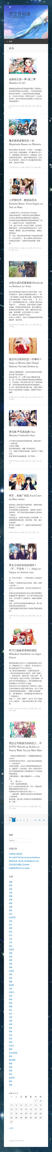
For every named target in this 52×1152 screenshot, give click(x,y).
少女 (26, 248)
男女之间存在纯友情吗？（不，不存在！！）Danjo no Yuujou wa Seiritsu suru (25, 568)
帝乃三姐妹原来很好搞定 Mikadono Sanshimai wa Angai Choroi (25, 654)
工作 (10, 942)
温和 (12, 250)
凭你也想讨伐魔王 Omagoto (19, 864)
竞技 (10, 1042)
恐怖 (10, 963)
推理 (10, 974)
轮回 (10, 1067)
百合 (16, 250)
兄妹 (10, 888)
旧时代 (11, 992)
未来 (10, 995)
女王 (30, 397)
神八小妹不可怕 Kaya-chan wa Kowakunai (24, 857)
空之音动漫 (19, 13)
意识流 (11, 970)
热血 (37, 106)
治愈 (10, 1017)
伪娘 (10, 881)
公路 (10, 892)
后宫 (10, 921)
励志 (30, 106)
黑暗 (10, 1084)
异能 (10, 953)
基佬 (10, 928)
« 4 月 (11, 1128)
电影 (10, 1031)
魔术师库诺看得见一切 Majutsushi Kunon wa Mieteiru (25, 142)
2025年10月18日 (15, 708)
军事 (10, 899)
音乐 (10, 1074)
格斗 (10, 1010)
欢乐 (33, 106)
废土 (10, 945)
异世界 (27, 167)
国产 (10, 924)
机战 (10, 999)
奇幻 (10, 931)
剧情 (22, 106)
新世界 (11, 985)
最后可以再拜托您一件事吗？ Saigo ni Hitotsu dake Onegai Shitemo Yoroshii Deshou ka (25, 362)
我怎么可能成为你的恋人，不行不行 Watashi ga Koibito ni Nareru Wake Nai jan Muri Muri (25, 746)
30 (44, 820)
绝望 (10, 1049)
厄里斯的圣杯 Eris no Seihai (19, 868)
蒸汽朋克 (12, 1059)
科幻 (10, 1038)
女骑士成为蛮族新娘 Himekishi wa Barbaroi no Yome (26, 284)
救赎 (10, 981)
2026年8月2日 (14, 106)
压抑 (10, 913)
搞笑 (37, 324)
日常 (33, 248)
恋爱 (30, 248)
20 (39, 820)
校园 (26, 461)
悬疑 (10, 967)
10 (35, 820)
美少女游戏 (13, 1052)
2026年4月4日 (14, 397)
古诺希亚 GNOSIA (15, 853)
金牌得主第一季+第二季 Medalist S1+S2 (22, 81)
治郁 (10, 1020)
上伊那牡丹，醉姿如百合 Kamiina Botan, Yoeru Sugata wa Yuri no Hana (26, 203)
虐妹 (10, 1063)
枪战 (10, 1002)
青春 (14, 710)
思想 (10, 956)
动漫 (26, 106)
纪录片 (11, 1045)
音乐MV (12, 1077)
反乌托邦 (12, 917)
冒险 (22, 324)
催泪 (10, 885)
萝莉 (10, 1056)
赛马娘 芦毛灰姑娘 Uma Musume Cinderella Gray (22, 433)
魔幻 (39, 167)
